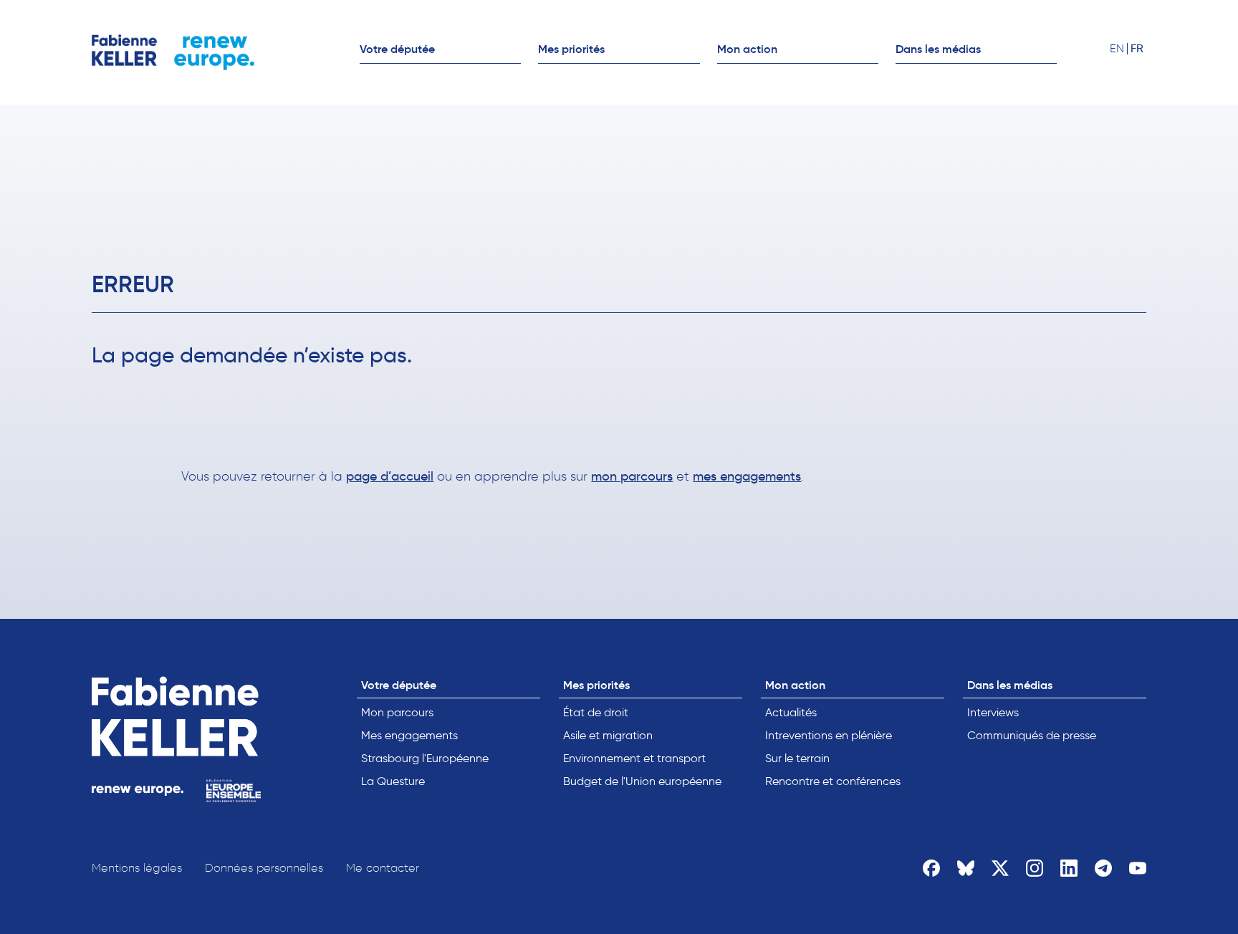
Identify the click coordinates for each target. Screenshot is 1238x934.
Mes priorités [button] (571, 49)
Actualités (791, 712)
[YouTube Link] (1137, 868)
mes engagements (747, 476)
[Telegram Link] (1103, 868)
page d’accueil (389, 476)
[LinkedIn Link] (1069, 868)
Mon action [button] (747, 49)
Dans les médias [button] (938, 49)
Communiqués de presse (1031, 735)
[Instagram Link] (1034, 868)
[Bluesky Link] (965, 868)
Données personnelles (264, 868)
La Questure (393, 781)
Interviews (993, 712)
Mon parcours (397, 712)
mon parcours (632, 476)
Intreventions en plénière (828, 735)
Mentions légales (137, 868)
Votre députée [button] (397, 49)
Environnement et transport (634, 758)
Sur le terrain (797, 758)
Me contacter (382, 868)
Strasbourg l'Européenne (425, 758)
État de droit (595, 712)
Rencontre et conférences (833, 781)
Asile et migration (608, 735)
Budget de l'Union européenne (642, 781)
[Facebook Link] (931, 868)
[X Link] (1000, 868)
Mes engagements (409, 735)
